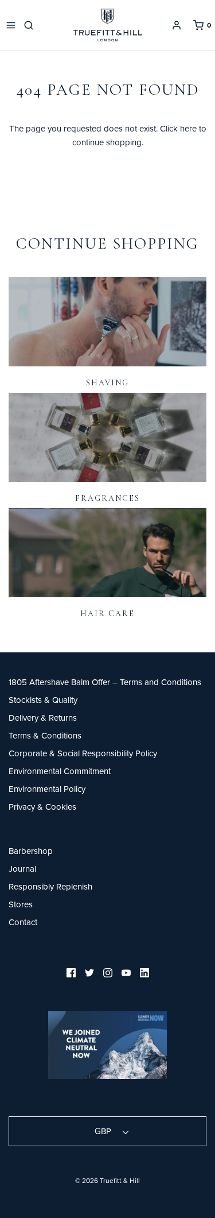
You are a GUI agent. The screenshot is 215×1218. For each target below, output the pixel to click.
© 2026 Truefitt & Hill (107, 1180)
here (188, 128)
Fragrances (107, 498)
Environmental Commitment (60, 771)
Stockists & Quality (43, 700)
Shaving (107, 383)
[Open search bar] (31, 25)
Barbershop (31, 851)
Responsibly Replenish (50, 886)
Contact (23, 922)
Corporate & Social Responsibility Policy (83, 753)
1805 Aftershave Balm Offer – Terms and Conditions (105, 682)
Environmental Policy (47, 789)
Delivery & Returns (43, 718)
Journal (22, 869)
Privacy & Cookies (42, 807)
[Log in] (176, 25)
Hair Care (107, 613)
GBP (104, 1131)
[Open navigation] (11, 25)
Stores (21, 904)
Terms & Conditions (45, 735)
